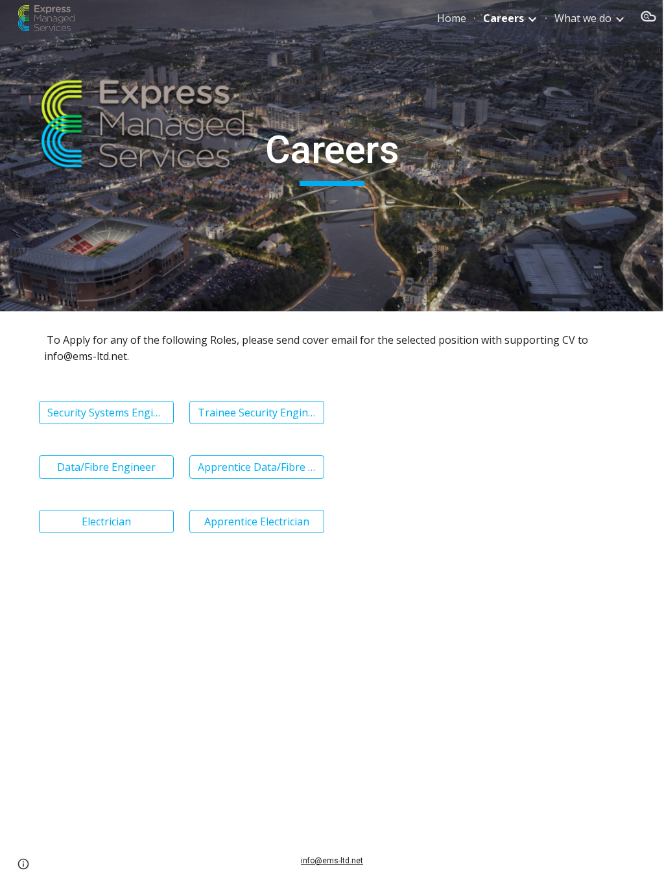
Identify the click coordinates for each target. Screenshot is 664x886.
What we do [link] (582, 18)
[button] (648, 18)
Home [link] (451, 18)
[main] (332, 155)
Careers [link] (503, 18)
